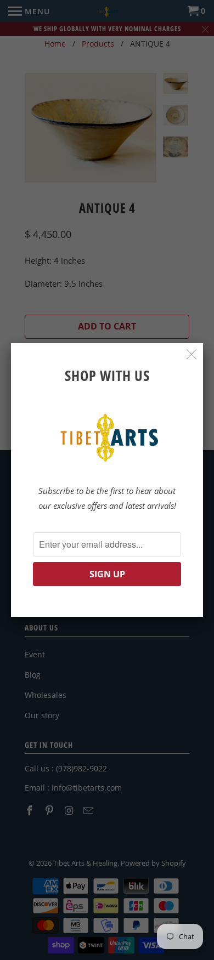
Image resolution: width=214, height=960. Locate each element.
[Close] (191, 354)
